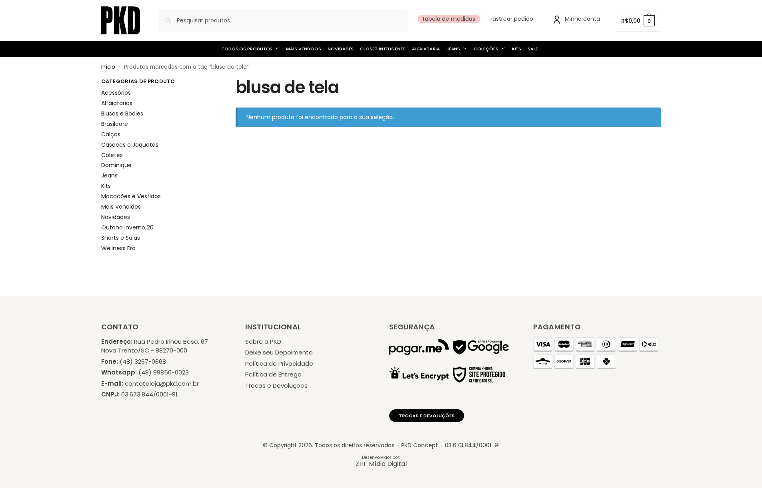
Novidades (115, 217)
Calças (110, 134)
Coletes (112, 155)
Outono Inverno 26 (127, 227)
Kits (106, 186)
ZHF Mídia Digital (381, 463)
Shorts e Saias (120, 238)
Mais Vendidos (121, 207)
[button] (638, 21)
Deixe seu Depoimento (279, 352)
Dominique (116, 165)
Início (108, 67)
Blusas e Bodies (122, 114)
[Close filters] (198, 83)
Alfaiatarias (116, 103)
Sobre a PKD (263, 341)
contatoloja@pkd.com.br (162, 383)
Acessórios (116, 93)
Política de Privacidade (279, 363)
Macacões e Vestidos (131, 196)
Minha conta (582, 19)
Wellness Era (118, 248)
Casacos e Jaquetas (129, 145)
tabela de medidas (448, 19)
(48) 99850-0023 (163, 372)
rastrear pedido (511, 19)
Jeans (109, 175)
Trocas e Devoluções (276, 385)
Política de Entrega (273, 374)
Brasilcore (114, 124)
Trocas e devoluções (426, 415)
